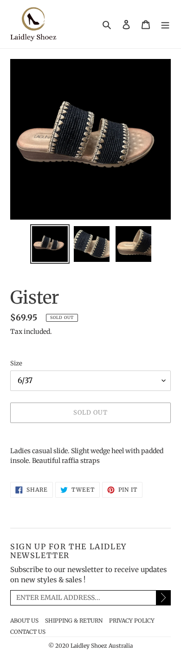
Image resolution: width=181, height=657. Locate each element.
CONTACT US (27, 631)
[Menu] (165, 24)
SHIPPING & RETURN (74, 620)
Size (16, 363)
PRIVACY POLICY (132, 620)
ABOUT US (24, 620)
